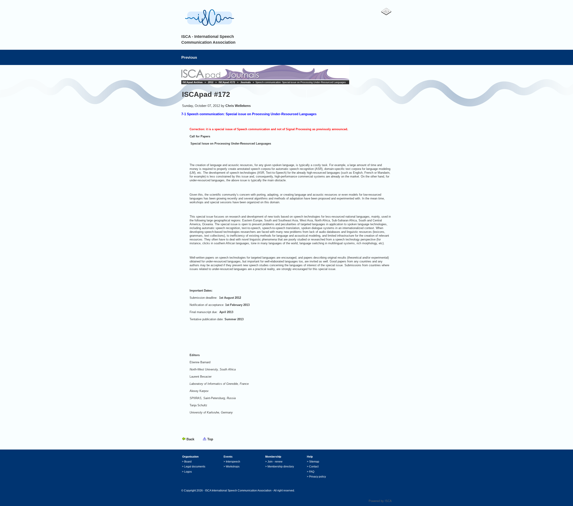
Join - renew (274, 461)
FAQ (311, 471)
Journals (245, 82)
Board (188, 461)
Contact (314, 466)
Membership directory (280, 466)
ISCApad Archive (193, 82)
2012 (210, 82)
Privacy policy (317, 476)
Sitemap (314, 461)
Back (190, 439)
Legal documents (194, 466)
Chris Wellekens (238, 106)
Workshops (232, 466)
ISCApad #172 (227, 82)
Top (210, 439)
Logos (188, 471)
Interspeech (233, 461)
